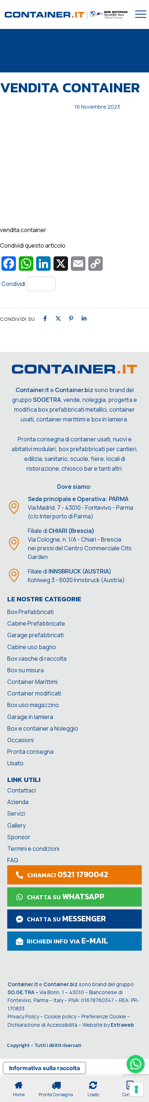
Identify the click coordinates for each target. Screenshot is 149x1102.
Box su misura (25, 670)
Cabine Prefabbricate (36, 623)
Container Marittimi (32, 682)
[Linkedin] (84, 318)
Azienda (18, 802)
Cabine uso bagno (31, 647)
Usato (15, 763)
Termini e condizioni (33, 849)
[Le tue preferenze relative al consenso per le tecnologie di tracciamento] (136, 1089)
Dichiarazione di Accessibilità (42, 1024)
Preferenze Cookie (103, 1016)
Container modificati (34, 693)
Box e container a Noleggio (42, 728)
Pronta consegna (30, 752)
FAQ (12, 860)
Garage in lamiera (30, 717)
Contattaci (21, 790)
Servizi (16, 813)
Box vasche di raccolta (37, 659)
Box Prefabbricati (30, 612)
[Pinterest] (71, 318)
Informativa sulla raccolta (44, 1068)
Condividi (13, 284)
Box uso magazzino (33, 705)
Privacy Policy (23, 1016)
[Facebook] (45, 318)
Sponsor (18, 837)
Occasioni (20, 740)
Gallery (16, 825)
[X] (58, 318)
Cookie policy (60, 1016)
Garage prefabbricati (35, 635)
